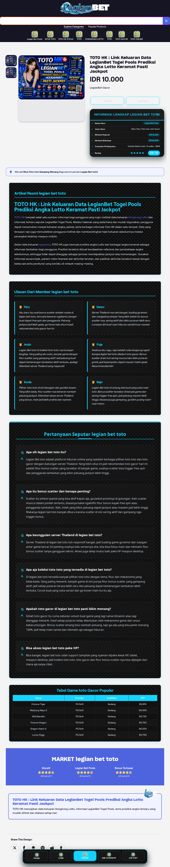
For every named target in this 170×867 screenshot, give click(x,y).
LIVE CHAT (133, 859)
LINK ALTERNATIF (109, 858)
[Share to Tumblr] (61, 847)
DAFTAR (143, 100)
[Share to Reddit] (52, 847)
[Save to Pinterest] (43, 847)
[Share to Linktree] (33, 847)
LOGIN (107, 100)
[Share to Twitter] (15, 847)
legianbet (44, 244)
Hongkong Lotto (138, 217)
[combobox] (81, 21)
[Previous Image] (21, 89)
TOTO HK (19, 217)
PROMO (37, 858)
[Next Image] (82, 89)
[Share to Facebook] (24, 847)
